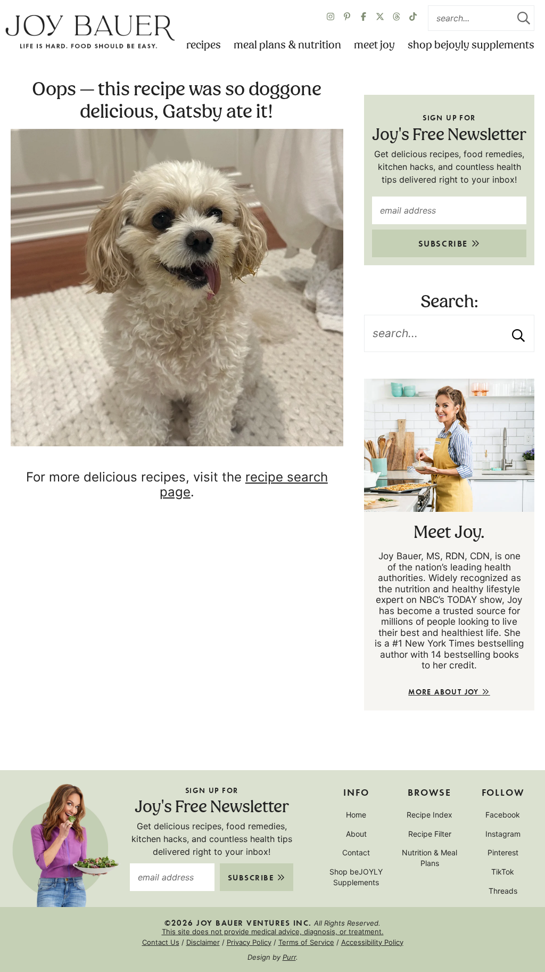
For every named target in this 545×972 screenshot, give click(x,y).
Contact (356, 852)
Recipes (203, 45)
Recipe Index (429, 814)
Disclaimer (203, 942)
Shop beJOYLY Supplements (471, 45)
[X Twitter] (380, 18)
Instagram (503, 833)
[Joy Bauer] (90, 32)
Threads (503, 890)
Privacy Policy (249, 942)
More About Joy (445, 692)
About (356, 833)
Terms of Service (306, 942)
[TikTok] (413, 18)
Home (356, 814)
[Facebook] (363, 18)
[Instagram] (330, 18)
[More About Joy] (449, 445)
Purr (289, 957)
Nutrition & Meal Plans (429, 858)
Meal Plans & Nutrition (287, 45)
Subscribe (444, 243)
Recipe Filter (429, 833)
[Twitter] (396, 18)
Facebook (502, 814)
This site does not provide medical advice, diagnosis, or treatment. (273, 931)
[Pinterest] (347, 18)
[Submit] (523, 18)
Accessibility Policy (372, 942)
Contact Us (160, 942)
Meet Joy (374, 45)
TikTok (502, 871)
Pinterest (503, 852)
